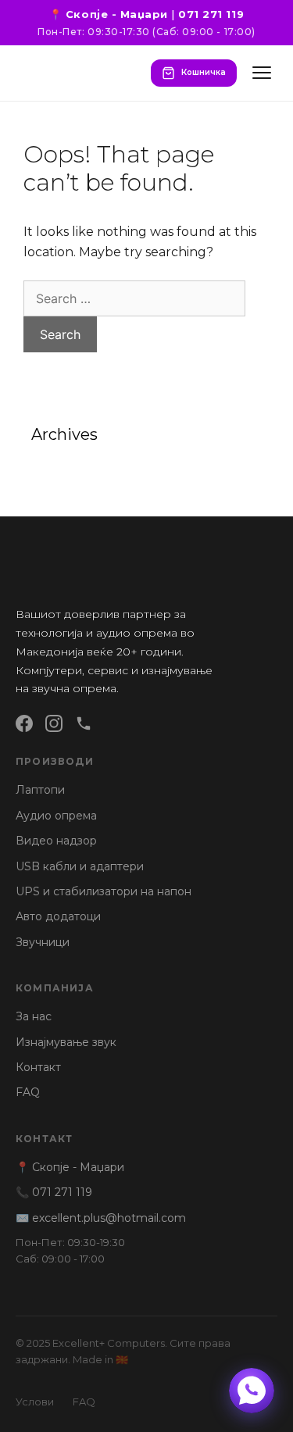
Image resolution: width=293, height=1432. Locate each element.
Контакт (38, 1067)
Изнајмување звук (66, 1042)
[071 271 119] (83, 723)
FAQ (28, 1092)
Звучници (43, 942)
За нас (34, 1016)
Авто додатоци (58, 916)
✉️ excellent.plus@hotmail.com (101, 1218)
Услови (35, 1401)
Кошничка (203, 72)
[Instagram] (54, 723)
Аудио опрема (56, 816)
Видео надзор (56, 841)
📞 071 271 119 (54, 1192)
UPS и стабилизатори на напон (103, 891)
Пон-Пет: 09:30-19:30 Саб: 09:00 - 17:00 (70, 1250)
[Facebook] (24, 723)
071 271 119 (211, 14)
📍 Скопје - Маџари (108, 14)
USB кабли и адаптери (80, 866)
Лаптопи (40, 790)
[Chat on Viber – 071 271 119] (251, 1390)
